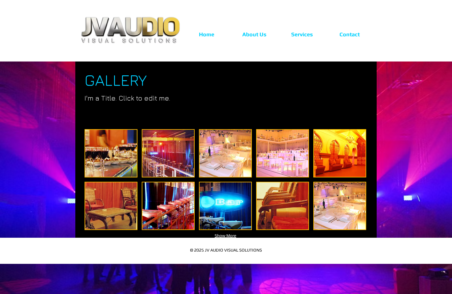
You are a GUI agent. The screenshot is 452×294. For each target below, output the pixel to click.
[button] (111, 153)
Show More (225, 235)
